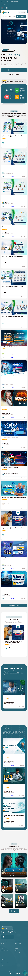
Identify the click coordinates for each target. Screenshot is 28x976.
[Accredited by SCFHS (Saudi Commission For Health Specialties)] (14, 80)
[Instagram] (11, 973)
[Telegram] (19, 973)
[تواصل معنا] (25, 973)
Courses (7, 16)
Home (3, 16)
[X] (14, 973)
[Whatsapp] (17, 973)
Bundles (10, 16)
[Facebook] (8, 973)
